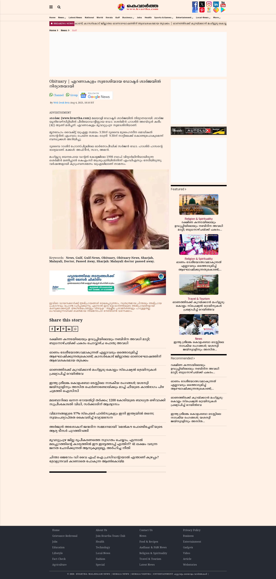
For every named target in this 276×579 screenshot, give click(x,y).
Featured (177, 189)
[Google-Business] (195, 10)
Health (148, 17)
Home (52, 17)
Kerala (109, 17)
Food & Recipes (148, 542)
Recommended (182, 358)
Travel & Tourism (150, 559)
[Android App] (223, 10)
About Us (101, 530)
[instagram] (209, 4)
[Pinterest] (202, 10)
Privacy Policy (191, 530)
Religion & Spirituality (153, 553)
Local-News (202, 17)
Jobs (139, 17)
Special (100, 565)
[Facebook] (195, 4)
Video (186, 553)
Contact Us (146, 530)
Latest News (75, 17)
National (89, 17)
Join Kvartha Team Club (110, 536)
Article (187, 559)
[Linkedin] (216, 4)
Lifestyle (57, 553)
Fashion (100, 559)
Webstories (190, 565)
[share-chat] (216, 10)
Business (127, 17)
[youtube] (223, 4)
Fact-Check (59, 559)
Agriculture (59, 565)
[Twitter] (202, 4)
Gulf (117, 17)
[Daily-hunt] (209, 10)
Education (58, 547)
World (100, 17)
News (61, 17)
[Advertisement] (138, 54)
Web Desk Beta (61, 103)
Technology (103, 547)
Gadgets (188, 547)
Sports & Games (162, 17)
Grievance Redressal (64, 536)
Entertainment (183, 17)
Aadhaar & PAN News (153, 547)
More (216, 17)
